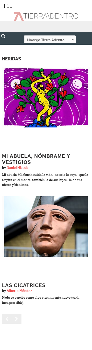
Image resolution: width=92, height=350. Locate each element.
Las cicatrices (23, 285)
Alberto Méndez (19, 291)
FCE (8, 5)
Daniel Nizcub (17, 168)
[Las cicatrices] (46, 226)
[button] (5, 47)
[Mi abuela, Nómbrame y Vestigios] (46, 97)
